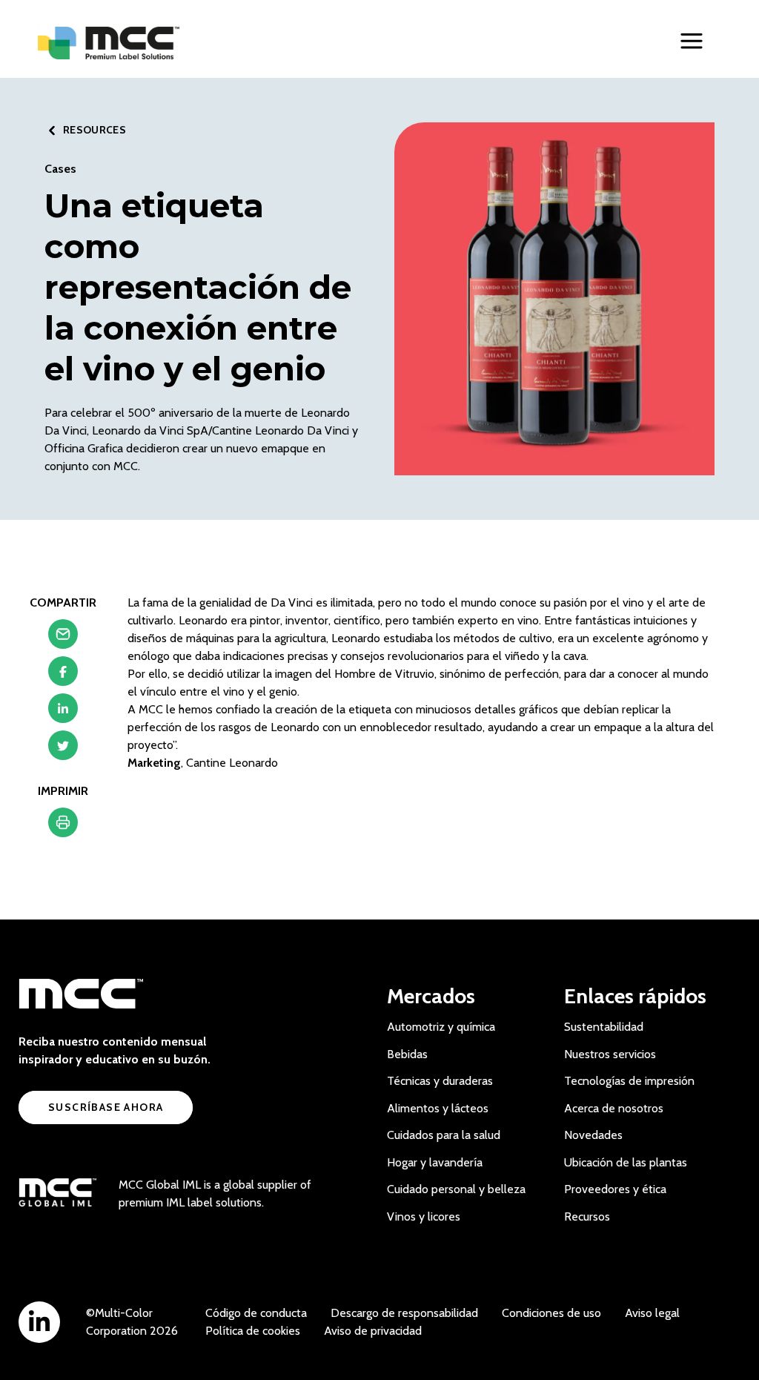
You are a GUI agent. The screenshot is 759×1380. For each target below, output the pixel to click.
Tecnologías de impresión (629, 1081)
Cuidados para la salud (443, 1135)
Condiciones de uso (551, 1313)
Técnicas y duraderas (440, 1081)
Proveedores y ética (615, 1189)
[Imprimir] (63, 826)
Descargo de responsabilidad (404, 1313)
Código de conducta (256, 1313)
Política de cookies (252, 1331)
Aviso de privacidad (373, 1331)
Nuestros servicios (610, 1054)
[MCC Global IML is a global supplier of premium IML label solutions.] (57, 1194)
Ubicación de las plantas (625, 1162)
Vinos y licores (423, 1216)
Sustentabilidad (603, 1027)
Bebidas (407, 1054)
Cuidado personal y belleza (456, 1189)
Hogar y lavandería (435, 1162)
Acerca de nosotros (613, 1108)
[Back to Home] (108, 43)
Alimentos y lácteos (437, 1108)
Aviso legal (652, 1313)
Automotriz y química (441, 1027)
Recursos (587, 1216)
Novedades (593, 1135)
